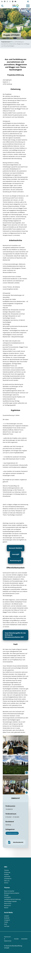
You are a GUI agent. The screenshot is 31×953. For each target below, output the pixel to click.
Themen (6, 870)
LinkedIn (6, 916)
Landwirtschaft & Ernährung (12, 899)
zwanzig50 (15, 554)
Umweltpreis (7, 878)
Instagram (7, 920)
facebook (6, 918)
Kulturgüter (7, 897)
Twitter (6, 922)
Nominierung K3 (15, 560)
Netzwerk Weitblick (15, 548)
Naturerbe (7, 876)
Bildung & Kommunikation (11, 893)
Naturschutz (7, 903)
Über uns (6, 880)
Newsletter (24, 939)
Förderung (7, 872)
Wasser (6, 907)
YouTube (6, 926)
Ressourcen (7, 905)
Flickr (5, 924)
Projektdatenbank (5, 42)
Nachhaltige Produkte (10, 901)
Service (6, 883)
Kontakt (16, 939)
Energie (6, 895)
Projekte (6, 874)
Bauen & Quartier (9, 891)
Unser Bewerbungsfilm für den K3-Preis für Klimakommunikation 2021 (15, 635)
